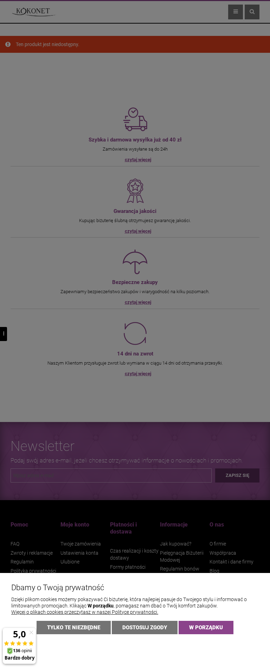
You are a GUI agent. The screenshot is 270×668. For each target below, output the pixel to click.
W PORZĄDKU (206, 627)
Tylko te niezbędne (73, 627)
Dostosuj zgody (144, 627)
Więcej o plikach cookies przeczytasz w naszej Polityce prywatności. (84, 612)
